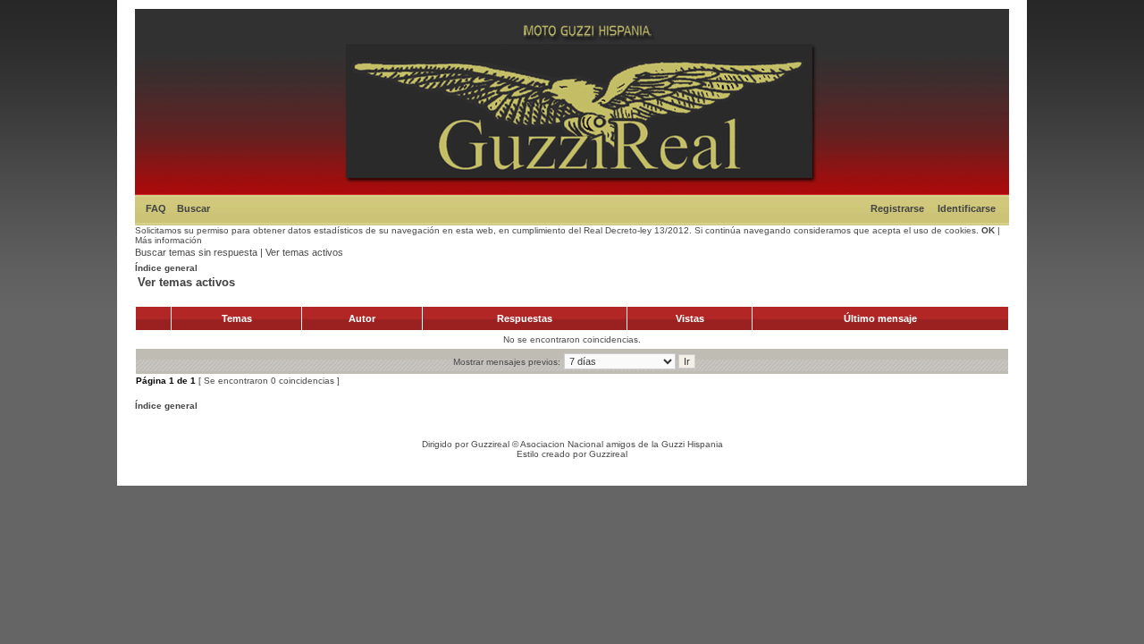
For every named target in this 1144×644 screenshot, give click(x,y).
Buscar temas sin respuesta (196, 252)
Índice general (166, 268)
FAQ (156, 208)
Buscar (193, 208)
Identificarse (967, 208)
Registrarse (897, 208)
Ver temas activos (304, 252)
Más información (168, 240)
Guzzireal (490, 444)
